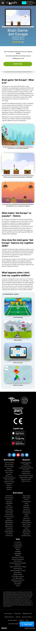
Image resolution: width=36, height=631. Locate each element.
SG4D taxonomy (26, 481)
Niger (4, 628)
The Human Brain (9, 462)
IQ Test (18, 585)
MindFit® (17, 551)
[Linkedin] (27, 455)
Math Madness (9, 522)
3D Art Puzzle (9, 535)
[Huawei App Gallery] (18, 443)
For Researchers (18, 546)
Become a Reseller (12, 620)
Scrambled (9, 528)
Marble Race (9, 524)
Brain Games (17, 572)
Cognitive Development (18, 559)
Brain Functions (9, 479)
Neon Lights (9, 513)
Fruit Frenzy (9, 499)
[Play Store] (18, 438)
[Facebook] (9, 455)
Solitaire (9, 505)
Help (27, 620)
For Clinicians (18, 544)
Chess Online (9, 495)
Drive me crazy (9, 514)
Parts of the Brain (9, 466)
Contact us (21, 620)
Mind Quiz (18, 565)
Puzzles (26, 499)
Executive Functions (9, 481)
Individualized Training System (18, 563)
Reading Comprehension (17, 580)
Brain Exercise (18, 561)
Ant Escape (9, 509)
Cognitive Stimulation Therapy (18, 566)
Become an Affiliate (27, 617)
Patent (18, 549)
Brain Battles (17, 583)
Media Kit (18, 617)
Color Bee (26, 505)
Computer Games (26, 466)
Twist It (27, 528)
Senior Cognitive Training (26, 475)
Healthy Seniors (26, 473)
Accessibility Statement (14, 623)
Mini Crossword (9, 497)
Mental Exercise (18, 574)
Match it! (9, 518)
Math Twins (26, 518)
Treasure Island (9, 511)
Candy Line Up (26, 497)
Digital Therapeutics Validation (26, 463)
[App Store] (18, 433)
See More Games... (26, 535)
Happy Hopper (26, 495)
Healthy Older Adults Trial (26, 468)
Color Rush (9, 533)
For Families (17, 542)
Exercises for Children (18, 557)
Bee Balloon (26, 507)
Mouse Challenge (26, 522)
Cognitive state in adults (26, 477)
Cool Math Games (18, 578)
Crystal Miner (9, 503)
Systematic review (26, 479)
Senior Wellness (26, 471)
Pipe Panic (9, 501)
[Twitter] (14, 455)
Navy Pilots (26, 469)
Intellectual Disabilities (9, 478)
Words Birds (26, 533)
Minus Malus (26, 520)
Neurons (9, 468)
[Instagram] (22, 455)
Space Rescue (9, 520)
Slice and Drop (26, 526)
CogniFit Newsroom (9, 617)
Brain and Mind (9, 464)
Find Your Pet (9, 530)
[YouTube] (18, 455)
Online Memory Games (18, 576)
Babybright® (17, 553)
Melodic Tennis (9, 526)
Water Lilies (26, 530)
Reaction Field (26, 531)
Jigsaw (26, 514)
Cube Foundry (26, 511)
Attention (9, 489)
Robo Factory (9, 507)
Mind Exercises (18, 568)
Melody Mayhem (9, 531)
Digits (26, 503)
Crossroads (26, 509)
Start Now (17, 64)
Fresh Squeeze (26, 513)
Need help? (28, 624)
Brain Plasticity (9, 470)
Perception (9, 487)
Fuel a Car (26, 516)
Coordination (9, 483)
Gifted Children (18, 582)
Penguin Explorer (26, 501)
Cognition (9, 474)
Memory (9, 485)
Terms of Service (8, 613)
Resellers (17, 555)
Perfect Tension (26, 524)
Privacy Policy (17, 613)
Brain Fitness (9, 472)
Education (18, 547)
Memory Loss (9, 476)
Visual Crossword (9, 516)
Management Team (27, 613)
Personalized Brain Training (17, 570)
